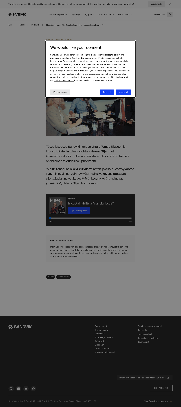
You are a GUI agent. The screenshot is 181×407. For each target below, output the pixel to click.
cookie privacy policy (64, 80)
